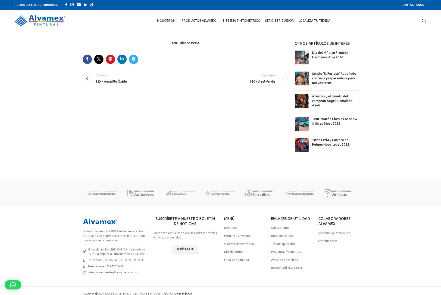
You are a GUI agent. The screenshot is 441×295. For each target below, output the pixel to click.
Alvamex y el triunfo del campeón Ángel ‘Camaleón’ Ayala (332, 100)
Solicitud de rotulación (334, 233)
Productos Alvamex (237, 236)
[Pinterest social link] (110, 59)
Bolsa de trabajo (282, 236)
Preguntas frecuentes (286, 252)
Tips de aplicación (283, 244)
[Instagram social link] (72, 5)
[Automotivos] (181, 193)
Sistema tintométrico (239, 244)
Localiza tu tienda (236, 260)
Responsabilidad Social (287, 268)
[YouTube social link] (78, 5)
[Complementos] (220, 193)
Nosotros (230, 228)
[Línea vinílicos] (338, 193)
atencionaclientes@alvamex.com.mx (113, 272)
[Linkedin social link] (85, 5)
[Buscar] (424, 20)
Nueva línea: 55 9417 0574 (105, 266)
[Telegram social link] (133, 59)
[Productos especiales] (299, 193)
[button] (13, 284)
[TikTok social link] (92, 5)
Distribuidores (233, 252)
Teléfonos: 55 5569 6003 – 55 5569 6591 (115, 260)
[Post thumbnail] (302, 57)
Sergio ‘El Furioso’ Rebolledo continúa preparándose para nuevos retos (334, 78)
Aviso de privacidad (284, 260)
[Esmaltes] (260, 193)
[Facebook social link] (66, 5)
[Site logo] (40, 20)
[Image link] (100, 221)
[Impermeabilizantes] (102, 193)
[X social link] (98, 59)
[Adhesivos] (141, 193)
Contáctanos (280, 228)
